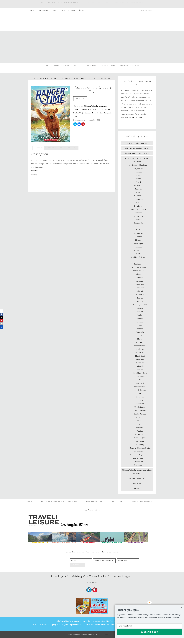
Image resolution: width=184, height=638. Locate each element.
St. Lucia (138, 260)
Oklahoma (140, 397)
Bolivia (138, 179)
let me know (137, 117)
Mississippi (140, 356)
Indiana (140, 322)
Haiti (138, 230)
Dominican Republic (138, 209)
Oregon (140, 400)
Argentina (138, 168)
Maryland (140, 342)
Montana (140, 363)
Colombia (138, 196)
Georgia (139, 298)
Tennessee (140, 417)
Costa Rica (138, 199)
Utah (140, 424)
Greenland (138, 462)
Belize (138, 175)
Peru (138, 254)
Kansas (140, 329)
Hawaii (140, 312)
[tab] (38, 148)
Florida (140, 301)
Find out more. (94, 635)
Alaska (140, 277)
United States (138, 271)
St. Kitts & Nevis (138, 257)
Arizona (140, 281)
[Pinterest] (1, 320)
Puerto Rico (138, 458)
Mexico (138, 240)
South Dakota (140, 414)
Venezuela (138, 451)
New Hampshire (140, 373)
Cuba (138, 202)
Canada (138, 189)
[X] (1, 317)
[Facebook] (1, 314)
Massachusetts (139, 346)
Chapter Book (90, 113)
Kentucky (140, 332)
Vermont (140, 427)
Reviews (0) (72, 148)
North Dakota (140, 390)
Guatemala (138, 223)
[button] (149, 610)
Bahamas (138, 172)
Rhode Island (140, 407)
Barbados (138, 185)
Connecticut (140, 294)
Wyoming (140, 444)
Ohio (140, 393)
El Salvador (138, 216)
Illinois (140, 318)
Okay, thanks (109, 634)
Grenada (138, 219)
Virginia (140, 431)
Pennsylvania (140, 404)
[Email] (1, 323)
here (136, 2)
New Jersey (140, 376)
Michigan (140, 349)
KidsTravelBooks (92, 22)
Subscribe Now (149, 632)
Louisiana (140, 335)
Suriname (138, 264)
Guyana (138, 226)
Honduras (138, 233)
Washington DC (140, 305)
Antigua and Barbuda (138, 165)
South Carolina (140, 410)
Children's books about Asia (137, 143)
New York (140, 383)
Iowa (140, 325)
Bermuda (138, 465)
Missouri (140, 359)
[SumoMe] (1, 327)
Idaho (139, 315)
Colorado (140, 291)
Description (38, 148)
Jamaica (138, 237)
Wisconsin (139, 441)
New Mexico (140, 380)
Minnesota (140, 352)
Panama (138, 247)
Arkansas (140, 284)
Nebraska (140, 366)
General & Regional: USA (93, 109)
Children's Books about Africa (137, 153)
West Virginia (140, 438)
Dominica (138, 206)
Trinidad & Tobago (138, 267)
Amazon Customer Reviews (56, 148)
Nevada (140, 369)
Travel (136, 488)
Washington (140, 434)
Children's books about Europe (137, 148)
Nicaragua (138, 243)
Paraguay (138, 250)
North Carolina (140, 387)
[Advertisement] (92, 47)
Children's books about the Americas (68, 78)
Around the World (136, 478)
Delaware (140, 308)
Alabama (140, 274)
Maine (140, 339)
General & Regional (138, 455)
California (140, 288)
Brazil (138, 182)
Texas (139, 421)
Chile (138, 192)
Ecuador (138, 213)
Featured (137, 483)
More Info (80, 98)
